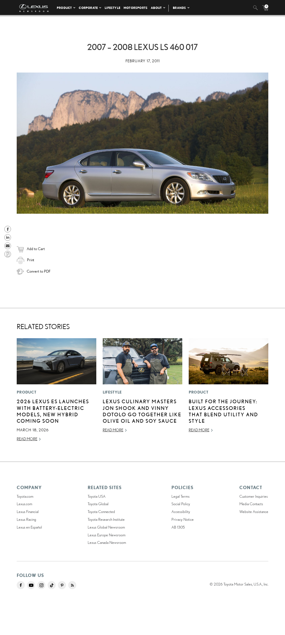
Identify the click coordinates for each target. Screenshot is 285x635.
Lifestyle (112, 7)
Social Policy (180, 504)
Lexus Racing (26, 519)
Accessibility (180, 511)
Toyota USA (96, 496)
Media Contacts (251, 504)
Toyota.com (25, 496)
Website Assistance (253, 511)
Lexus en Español (29, 527)
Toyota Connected (101, 511)
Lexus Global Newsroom (106, 527)
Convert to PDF (38, 271)
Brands (179, 7)
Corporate (88, 7)
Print (30, 260)
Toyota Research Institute (106, 519)
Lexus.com (24, 504)
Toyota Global (98, 504)
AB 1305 (178, 527)
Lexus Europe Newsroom (107, 535)
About (156, 7)
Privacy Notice (182, 519)
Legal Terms (180, 496)
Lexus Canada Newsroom (107, 542)
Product (64, 7)
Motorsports (136, 7)
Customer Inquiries (253, 496)
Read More (27, 439)
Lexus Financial (28, 511)
